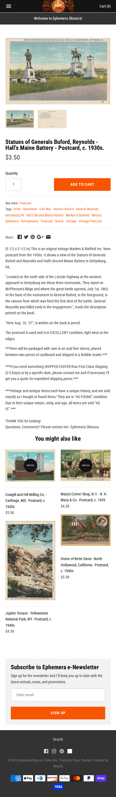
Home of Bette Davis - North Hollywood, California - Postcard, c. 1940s (85, 565)
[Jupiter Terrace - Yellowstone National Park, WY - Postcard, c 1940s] (30, 560)
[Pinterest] (62, 751)
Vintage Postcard (90, 221)
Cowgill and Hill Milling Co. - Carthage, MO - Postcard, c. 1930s (26, 500)
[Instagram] (54, 751)
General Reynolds (87, 209)
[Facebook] (46, 751)
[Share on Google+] (40, 237)
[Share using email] (48, 237)
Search (58, 739)
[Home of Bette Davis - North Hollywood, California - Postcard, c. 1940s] (86, 530)
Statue (59, 221)
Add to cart (82, 184)
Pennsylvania (29, 221)
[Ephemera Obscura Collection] (58, 6)
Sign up (58, 713)
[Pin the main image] (32, 237)
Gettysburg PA (14, 215)
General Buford (63, 209)
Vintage (71, 221)
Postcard (25, 203)
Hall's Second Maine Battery (44, 215)
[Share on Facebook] (20, 237)
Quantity (11, 173)
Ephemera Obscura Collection (37, 760)
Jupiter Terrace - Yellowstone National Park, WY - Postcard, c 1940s (28, 619)
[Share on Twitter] (26, 237)
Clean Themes (82, 760)
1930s (17, 209)
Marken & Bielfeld (77, 215)
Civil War (45, 209)
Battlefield (30, 209)
